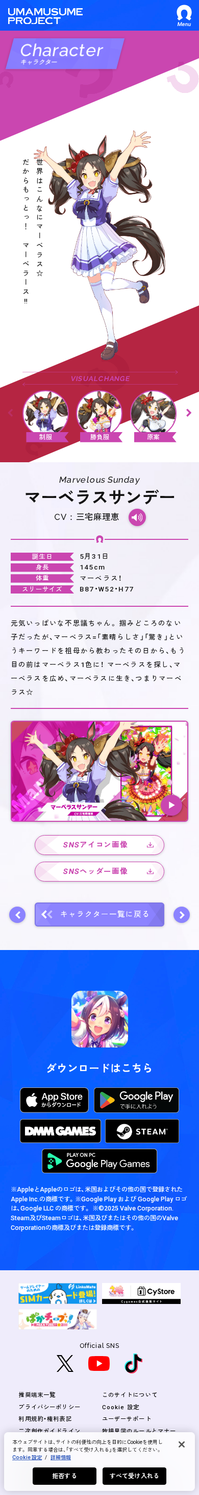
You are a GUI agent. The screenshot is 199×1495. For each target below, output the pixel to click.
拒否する (64, 1476)
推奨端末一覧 (37, 1394)
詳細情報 (61, 1457)
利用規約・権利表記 (44, 1418)
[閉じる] (181, 1444)
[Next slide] (188, 413)
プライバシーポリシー (49, 1407)
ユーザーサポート (127, 1418)
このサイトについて (130, 1394)
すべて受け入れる (134, 1476)
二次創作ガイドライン (49, 1431)
